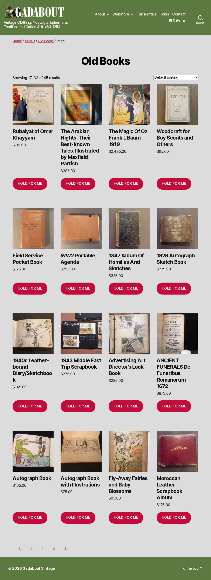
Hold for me (30, 183)
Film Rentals (146, 14)
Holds (164, 14)
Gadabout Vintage (38, 568)
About (100, 14)
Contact (179, 14)
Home (17, 41)
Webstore (121, 14)
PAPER (30, 41)
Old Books (46, 41)
